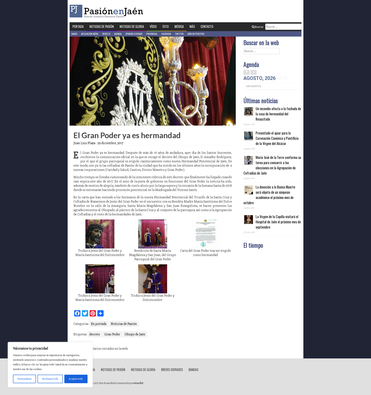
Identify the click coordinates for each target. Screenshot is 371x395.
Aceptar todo (76, 378)
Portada (78, 26)
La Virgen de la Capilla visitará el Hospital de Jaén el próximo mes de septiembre (278, 222)
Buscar (259, 27)
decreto (94, 334)
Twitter (179, 33)
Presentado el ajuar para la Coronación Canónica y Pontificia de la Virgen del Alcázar (277, 138)
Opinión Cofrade (133, 33)
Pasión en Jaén (107, 11)
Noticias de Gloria (132, 26)
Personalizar (24, 378)
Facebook (166, 33)
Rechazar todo (50, 378)
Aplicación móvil (90, 33)
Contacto (207, 26)
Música (179, 26)
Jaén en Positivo (195, 33)
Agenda (118, 33)
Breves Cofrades (172, 369)
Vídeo (153, 26)
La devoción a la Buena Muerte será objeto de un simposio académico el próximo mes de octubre (269, 194)
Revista (106, 33)
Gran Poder (112, 334)
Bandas (193, 369)
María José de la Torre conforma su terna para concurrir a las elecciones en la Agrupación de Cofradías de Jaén (272, 165)
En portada (98, 324)
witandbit (138, 383)
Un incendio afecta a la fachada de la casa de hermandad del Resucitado (278, 114)
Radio (74, 33)
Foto (166, 26)
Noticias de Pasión (101, 26)
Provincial (151, 33)
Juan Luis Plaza (84, 143)
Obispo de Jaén (135, 334)
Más (192, 26)
